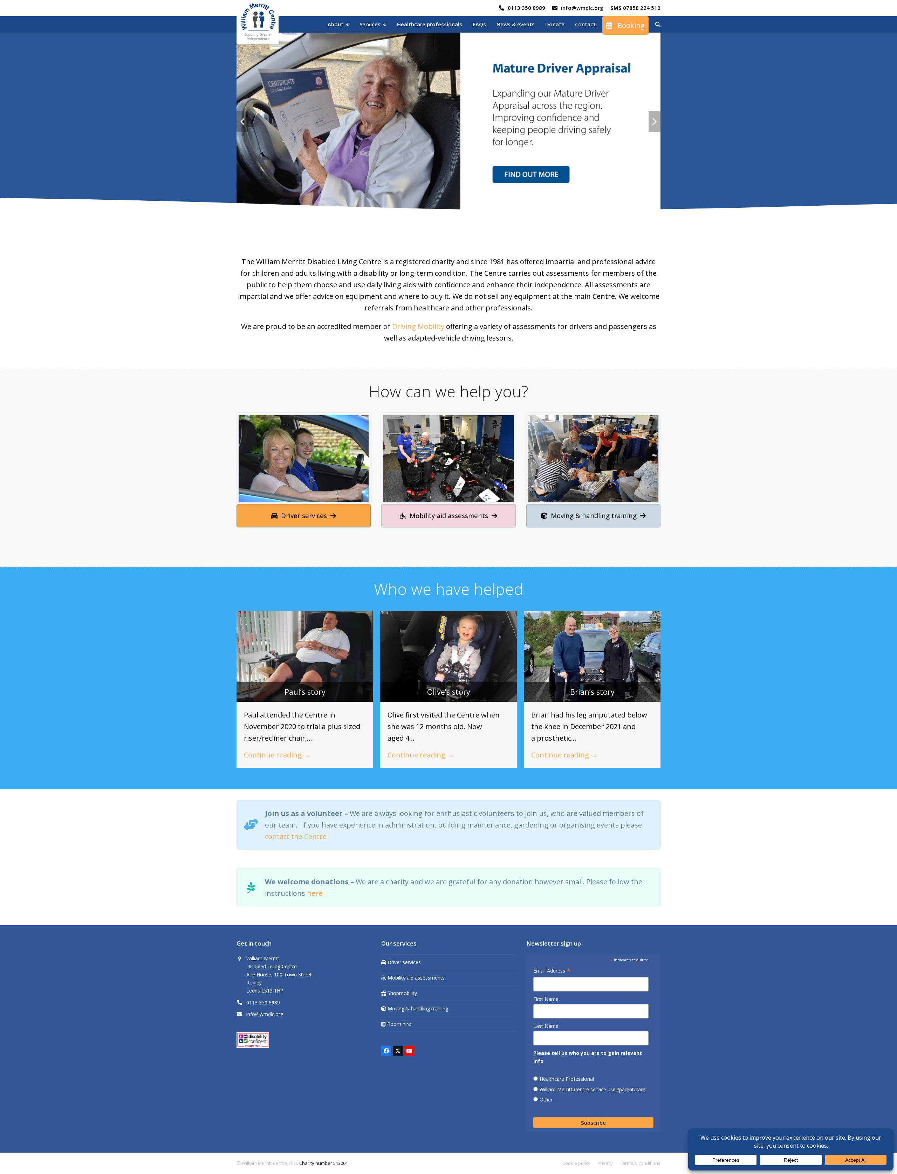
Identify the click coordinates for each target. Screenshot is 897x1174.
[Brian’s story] (592, 654)
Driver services (403, 960)
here (314, 891)
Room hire (398, 1022)
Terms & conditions (640, 1161)
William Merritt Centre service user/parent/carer (593, 1087)
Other (546, 1097)
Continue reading (277, 753)
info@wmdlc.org (582, 7)
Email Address (552, 969)
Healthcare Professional (567, 1077)
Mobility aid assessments (415, 976)
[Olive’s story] (448, 654)
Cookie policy (576, 1161)
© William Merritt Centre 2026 (267, 1161)
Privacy (605, 1161)
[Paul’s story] (305, 654)
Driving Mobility (418, 324)
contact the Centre (296, 834)
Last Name (546, 1024)
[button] (658, 24)
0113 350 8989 (526, 7)
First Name (546, 997)
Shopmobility (401, 991)
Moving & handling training (417, 1006)
